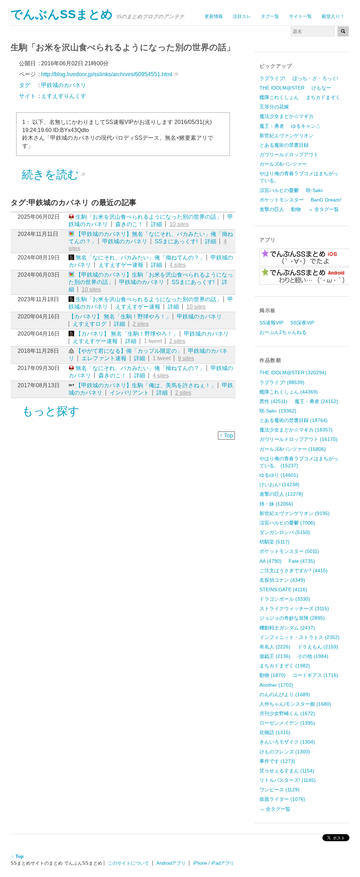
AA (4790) (270, 561)
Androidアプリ (171, 863)
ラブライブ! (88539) (281, 382)
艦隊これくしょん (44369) (288, 392)
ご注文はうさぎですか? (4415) (293, 570)
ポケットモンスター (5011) (289, 551)
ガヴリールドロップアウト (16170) (298, 439)
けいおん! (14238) (279, 484)
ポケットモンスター (281, 200)
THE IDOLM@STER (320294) (292, 372)
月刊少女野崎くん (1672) (287, 713)
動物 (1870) (272, 675)
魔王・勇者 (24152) (316, 401)
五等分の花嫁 (274, 107)
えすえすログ (90, 324)
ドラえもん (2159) (317, 646)
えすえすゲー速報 (120, 265)
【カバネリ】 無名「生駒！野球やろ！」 (120, 316)
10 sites (179, 224)
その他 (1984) (312, 656)
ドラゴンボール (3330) (284, 599)
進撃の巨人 (271, 209)
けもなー (321, 88)
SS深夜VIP (302, 322)
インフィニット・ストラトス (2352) (299, 637)
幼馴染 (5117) (274, 542)
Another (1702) (276, 685)
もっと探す (50, 411)
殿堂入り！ (333, 16)
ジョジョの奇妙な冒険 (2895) (292, 618)
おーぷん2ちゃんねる (283, 332)
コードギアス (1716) (315, 675)
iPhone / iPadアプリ (213, 863)
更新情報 (214, 16)
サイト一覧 (300, 16)
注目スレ (242, 16)
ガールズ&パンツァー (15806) (292, 449)
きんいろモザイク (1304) (287, 742)
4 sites (177, 265)
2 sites (141, 324)
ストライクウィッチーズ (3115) (294, 608)
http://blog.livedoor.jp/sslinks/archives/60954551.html (106, 74)
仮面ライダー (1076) (282, 799)
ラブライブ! (272, 78)
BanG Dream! (326, 200)
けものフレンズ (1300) (284, 751)
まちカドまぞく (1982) (284, 665)
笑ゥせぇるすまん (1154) (286, 770)
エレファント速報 (104, 358)
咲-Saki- (315, 190)
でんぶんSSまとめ (62, 14)
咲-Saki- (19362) (277, 411)
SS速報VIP (271, 322)
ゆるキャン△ (306, 126)
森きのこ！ (129, 224)
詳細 (156, 224)
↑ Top (226, 435)
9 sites (186, 358)
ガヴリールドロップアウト (289, 154)
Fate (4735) (302, 561)
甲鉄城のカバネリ (124, 241)
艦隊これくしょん (279, 97)
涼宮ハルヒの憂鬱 (279, 190)
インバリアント (129, 393)
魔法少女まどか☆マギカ (286, 116)
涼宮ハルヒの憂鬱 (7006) (287, 523)
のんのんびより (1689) (284, 694)
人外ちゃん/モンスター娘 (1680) (295, 704)
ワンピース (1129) (279, 789)
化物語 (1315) (274, 732)
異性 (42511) (273, 401)
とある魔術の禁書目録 (284, 145)
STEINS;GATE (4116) (283, 589)
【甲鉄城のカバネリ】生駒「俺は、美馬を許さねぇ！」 (146, 385)
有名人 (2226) (274, 646)
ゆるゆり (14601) (278, 475)
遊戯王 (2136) (274, 656)
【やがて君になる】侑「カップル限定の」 (129, 351)
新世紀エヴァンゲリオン (286, 135)
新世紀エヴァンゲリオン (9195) (294, 513)
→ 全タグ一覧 (323, 209)
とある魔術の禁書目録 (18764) (293, 420)
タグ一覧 (270, 16)
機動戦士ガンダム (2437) (287, 628)
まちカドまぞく (323, 97)
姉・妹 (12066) (276, 504)
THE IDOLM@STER (281, 88)
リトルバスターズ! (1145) (287, 780)
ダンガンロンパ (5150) (284, 532)
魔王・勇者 (271, 126)
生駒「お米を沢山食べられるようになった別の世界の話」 (149, 217)
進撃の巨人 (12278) (281, 494)
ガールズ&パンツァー (283, 164)
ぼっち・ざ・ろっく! (315, 78)
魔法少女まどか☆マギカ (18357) (296, 430)
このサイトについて (128, 863)
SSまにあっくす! (176, 241)
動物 (296, 209)
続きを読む (50, 174)
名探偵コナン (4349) (282, 580)
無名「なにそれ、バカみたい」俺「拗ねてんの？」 (140, 258)
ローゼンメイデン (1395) (287, 723)
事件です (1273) (277, 761)
